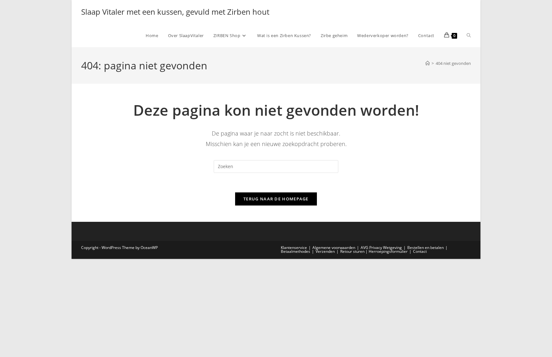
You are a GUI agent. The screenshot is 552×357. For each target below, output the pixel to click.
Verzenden (325, 251)
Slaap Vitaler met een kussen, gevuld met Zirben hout (175, 11)
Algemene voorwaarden (333, 247)
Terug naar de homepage (276, 199)
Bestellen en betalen (425, 247)
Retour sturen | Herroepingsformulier (374, 251)
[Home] (427, 63)
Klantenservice (294, 247)
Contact (420, 251)
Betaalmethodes (295, 251)
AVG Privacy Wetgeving (381, 247)
